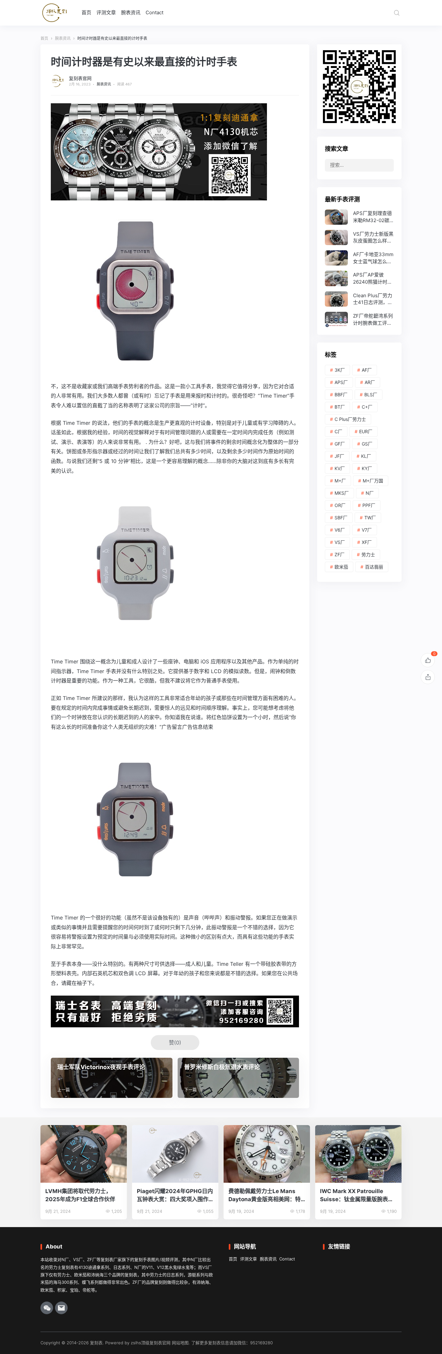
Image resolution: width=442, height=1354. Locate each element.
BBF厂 (341, 394)
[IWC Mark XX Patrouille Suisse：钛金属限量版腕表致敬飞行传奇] (358, 1154)
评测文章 (106, 12)
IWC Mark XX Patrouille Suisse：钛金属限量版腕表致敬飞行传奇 (356, 1195)
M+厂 (340, 480)
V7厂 (367, 530)
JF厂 (339, 456)
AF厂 (367, 370)
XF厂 (367, 542)
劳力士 (368, 554)
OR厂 (340, 505)
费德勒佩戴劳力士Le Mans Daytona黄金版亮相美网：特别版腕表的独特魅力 (264, 1195)
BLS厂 (370, 394)
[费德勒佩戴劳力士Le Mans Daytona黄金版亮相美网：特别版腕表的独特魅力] (267, 1154)
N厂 (370, 493)
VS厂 (340, 542)
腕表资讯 (130, 12)
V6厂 (340, 530)
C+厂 (367, 407)
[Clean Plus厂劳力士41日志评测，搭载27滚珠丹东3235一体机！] (359, 299)
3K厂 (340, 370)
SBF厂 (341, 517)
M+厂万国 (373, 480)
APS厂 (341, 382)
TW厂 (370, 517)
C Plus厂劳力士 (350, 419)
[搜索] (397, 12)
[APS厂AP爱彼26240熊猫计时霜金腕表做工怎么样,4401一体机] (359, 278)
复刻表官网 (80, 78)
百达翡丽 (374, 567)
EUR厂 (365, 431)
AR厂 (370, 382)
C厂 (338, 431)
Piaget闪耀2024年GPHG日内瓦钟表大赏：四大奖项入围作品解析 (175, 1195)
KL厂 (366, 456)
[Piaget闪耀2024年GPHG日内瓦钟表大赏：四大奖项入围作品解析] (175, 1154)
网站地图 (180, 1342)
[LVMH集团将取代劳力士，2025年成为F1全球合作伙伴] (83, 1154)
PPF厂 (368, 505)
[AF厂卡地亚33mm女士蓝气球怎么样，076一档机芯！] (359, 257)
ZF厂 (340, 554)
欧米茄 (341, 567)
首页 (86, 12)
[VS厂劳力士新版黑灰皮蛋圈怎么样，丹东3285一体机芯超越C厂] (359, 237)
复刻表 (96, 1342)
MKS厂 (342, 493)
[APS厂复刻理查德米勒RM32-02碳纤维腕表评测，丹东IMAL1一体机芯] (359, 217)
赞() (175, 1042)
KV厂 (340, 468)
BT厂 (340, 407)
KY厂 (367, 468)
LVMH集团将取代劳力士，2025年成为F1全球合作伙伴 (80, 1195)
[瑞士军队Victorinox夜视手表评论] (111, 1078)
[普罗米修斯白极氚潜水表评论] (238, 1078)
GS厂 (367, 443)
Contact (154, 12)
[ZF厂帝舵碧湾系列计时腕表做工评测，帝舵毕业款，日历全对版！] (359, 319)
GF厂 (340, 443)
